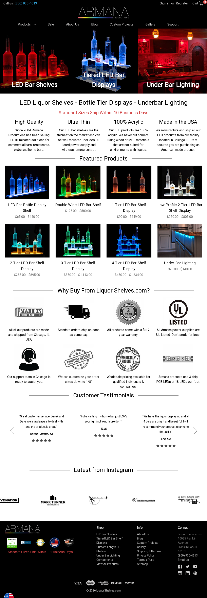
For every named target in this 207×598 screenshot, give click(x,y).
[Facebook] (180, 567)
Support (173, 24)
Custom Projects (121, 24)
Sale (51, 24)
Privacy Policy (145, 555)
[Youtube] (195, 567)
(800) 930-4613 (26, 3)
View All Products (107, 564)
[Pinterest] (195, 573)
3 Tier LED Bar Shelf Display (78, 266)
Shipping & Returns (149, 551)
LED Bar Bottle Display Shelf (27, 207)
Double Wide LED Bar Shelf (78, 204)
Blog (94, 24)
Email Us (183, 559)
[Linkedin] (188, 573)
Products (25, 24)
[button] (12, 542)
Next (195, 430)
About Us (72, 24)
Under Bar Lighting (180, 263)
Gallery (150, 24)
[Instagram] (180, 573)
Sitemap (142, 564)
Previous (12, 430)
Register (182, 3)
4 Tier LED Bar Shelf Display (129, 266)
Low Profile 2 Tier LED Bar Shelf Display (180, 207)
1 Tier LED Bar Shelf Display (129, 207)
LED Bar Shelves (106, 534)
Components (104, 559)
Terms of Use (145, 559)
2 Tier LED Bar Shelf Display (27, 266)
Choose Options (27, 182)
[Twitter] (188, 567)
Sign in (164, 3)
